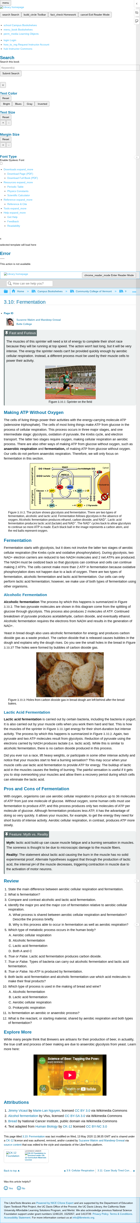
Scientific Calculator (18, 195)
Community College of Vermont (93, 291)
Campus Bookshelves (50, 291)
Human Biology (46, 1126)
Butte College (24, 324)
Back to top (10, 1170)
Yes (11, 1188)
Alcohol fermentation (23, 1116)
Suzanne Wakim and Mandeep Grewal (38, 319)
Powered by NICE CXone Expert (55, 1202)
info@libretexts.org (83, 1217)
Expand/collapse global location (134, 290)
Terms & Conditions (121, 1213)
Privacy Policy (100, 1213)
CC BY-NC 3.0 (96, 1126)
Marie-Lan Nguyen (46, 1110)
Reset (5, 98)
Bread (13, 1121)
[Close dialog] (2, 258)
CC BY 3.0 (82, 1110)
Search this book (9, 61)
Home (20, 291)
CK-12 (67, 1126)
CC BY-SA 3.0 (74, 1116)
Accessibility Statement (17, 1217)
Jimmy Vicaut (18, 1110)
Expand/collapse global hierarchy (8, 291)
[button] (13, 221)
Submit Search (10, 73)
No (23, 1188)
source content (13, 1144)
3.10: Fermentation (33, 1136)
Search (9, 284)
